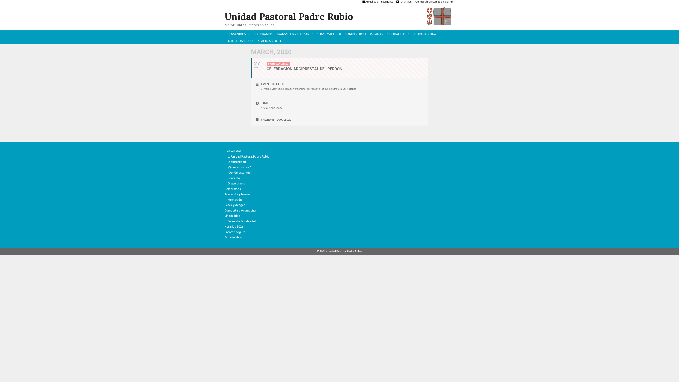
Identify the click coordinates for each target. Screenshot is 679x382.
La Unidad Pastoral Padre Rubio (248, 156)
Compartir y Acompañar (364, 34)
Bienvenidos (236, 34)
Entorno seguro (240, 40)
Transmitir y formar (292, 34)
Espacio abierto (269, 40)
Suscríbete (387, 1)
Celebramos (263, 34)
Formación (235, 199)
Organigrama (236, 183)
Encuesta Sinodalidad (242, 221)
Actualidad (371, 1)
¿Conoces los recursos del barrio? (434, 1)
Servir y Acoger (329, 34)
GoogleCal (284, 119)
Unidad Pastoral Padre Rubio (289, 16)
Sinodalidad (397, 34)
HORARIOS (405, 1)
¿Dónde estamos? (240, 172)
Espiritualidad (237, 161)
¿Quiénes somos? (239, 167)
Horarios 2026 (425, 34)
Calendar (267, 119)
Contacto (234, 178)
